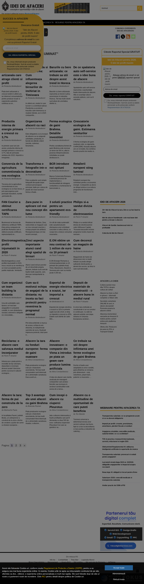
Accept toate (118, 568)
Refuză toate (119, 579)
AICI (44, 576)
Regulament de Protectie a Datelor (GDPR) (63, 568)
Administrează (118, 573)
